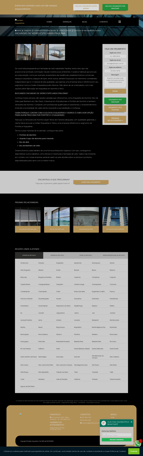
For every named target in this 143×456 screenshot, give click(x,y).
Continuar (133, 451)
